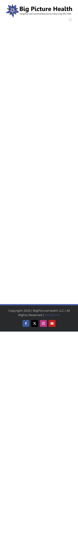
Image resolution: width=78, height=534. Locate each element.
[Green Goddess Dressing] (56, 127)
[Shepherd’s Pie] (56, 158)
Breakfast (45, 220)
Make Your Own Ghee (55, 257)
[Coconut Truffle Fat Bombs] (21, 230)
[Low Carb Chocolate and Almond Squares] (21, 37)
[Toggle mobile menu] (71, 20)
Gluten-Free (46, 68)
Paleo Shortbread (17, 135)
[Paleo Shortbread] (19, 127)
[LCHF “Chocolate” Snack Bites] (21, 158)
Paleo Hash (48, 279)
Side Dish (45, 71)
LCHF (19, 73)
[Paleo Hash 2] (16, 271)
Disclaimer (52, 315)
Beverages (46, 117)
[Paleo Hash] (49, 271)
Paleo (26, 73)
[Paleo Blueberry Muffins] (56, 199)
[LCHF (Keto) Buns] (56, 37)
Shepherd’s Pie (50, 185)
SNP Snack (26, 220)
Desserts (10, 73)
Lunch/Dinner (47, 189)
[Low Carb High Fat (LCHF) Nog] (56, 81)
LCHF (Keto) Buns (52, 64)
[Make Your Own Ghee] (56, 230)
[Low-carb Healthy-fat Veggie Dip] (21, 199)
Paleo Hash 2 (14, 279)
